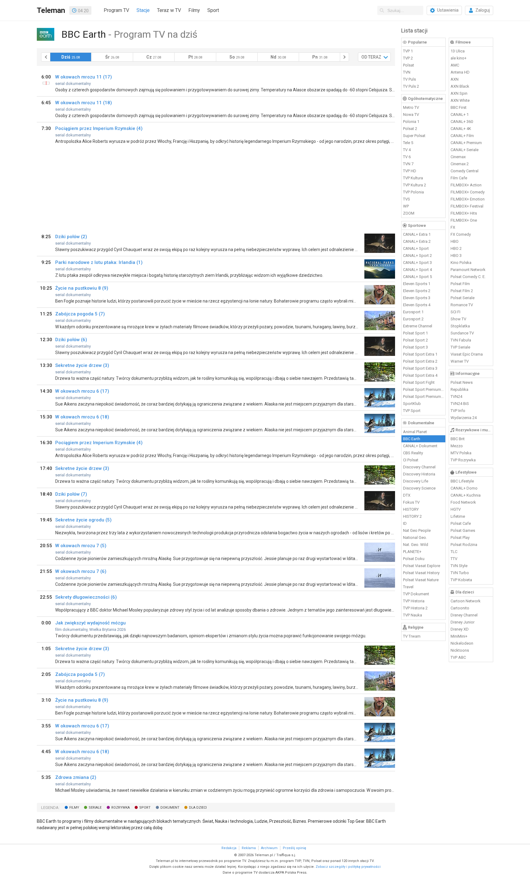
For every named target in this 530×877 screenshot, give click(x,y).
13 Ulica (458, 51)
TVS (406, 199)
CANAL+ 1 (460, 114)
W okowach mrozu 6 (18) (82, 417)
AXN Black (460, 86)
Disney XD (460, 629)
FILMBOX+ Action (466, 185)
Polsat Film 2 (462, 290)
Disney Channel (464, 615)
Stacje (143, 10)
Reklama (249, 848)
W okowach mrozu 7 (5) (80, 545)
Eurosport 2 (413, 319)
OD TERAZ (371, 57)
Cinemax (458, 156)
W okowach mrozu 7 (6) (80, 571)
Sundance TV (462, 333)
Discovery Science (419, 488)
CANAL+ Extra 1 (417, 234)
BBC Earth (411, 439)
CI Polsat (410, 460)
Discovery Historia (419, 474)
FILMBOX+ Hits (464, 213)
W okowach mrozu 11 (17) (83, 77)
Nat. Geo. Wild (415, 544)
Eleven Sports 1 (416, 283)
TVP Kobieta (461, 580)
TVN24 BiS (460, 403)
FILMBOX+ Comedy (468, 192)
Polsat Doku (413, 558)
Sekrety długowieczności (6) (86, 597)
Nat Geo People (417, 530)
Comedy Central (464, 171)
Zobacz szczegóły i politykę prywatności (348, 867)
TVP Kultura (413, 178)
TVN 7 (408, 164)
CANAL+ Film (462, 135)
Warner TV (460, 361)
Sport (213, 10)
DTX (406, 495)
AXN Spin (459, 93)
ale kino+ (459, 58)
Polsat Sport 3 (415, 347)
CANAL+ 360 (462, 121)
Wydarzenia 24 (464, 417)
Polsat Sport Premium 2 (423, 396)
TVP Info (458, 410)
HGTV (456, 509)
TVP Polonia (413, 192)
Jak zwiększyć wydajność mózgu (90, 623)
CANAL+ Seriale (464, 149)
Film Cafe (459, 178)
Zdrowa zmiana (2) (75, 777)
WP (406, 206)
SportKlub (412, 403)
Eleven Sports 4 (416, 305)
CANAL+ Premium (466, 142)
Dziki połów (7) (71, 494)
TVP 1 (408, 51)
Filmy (194, 10)
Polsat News (462, 382)
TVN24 (456, 396)
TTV (454, 558)
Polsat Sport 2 (415, 340)
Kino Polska (461, 262)
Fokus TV (411, 502)
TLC (454, 551)
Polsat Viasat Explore (421, 565)
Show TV (458, 319)
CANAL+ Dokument (420, 446)
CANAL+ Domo (464, 488)
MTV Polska (461, 453)
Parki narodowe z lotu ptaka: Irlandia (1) (99, 262)
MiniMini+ (459, 636)
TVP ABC (458, 657)
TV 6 (407, 156)
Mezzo (457, 446)
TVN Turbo (460, 572)
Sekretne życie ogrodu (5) (83, 520)
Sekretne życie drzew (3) (82, 365)
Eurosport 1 (413, 312)
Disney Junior (462, 622)
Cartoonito (460, 608)
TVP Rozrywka (463, 460)
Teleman (51, 10)
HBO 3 (456, 255)
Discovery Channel (419, 467)
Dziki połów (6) (71, 339)
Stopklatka (460, 326)
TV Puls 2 (411, 86)
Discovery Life (415, 481)
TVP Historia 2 (415, 608)
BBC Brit (458, 439)
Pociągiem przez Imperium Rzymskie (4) (99, 128)
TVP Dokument (416, 594)
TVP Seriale (460, 347)
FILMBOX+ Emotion (468, 199)
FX (453, 227)
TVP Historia (413, 601)
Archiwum (269, 848)
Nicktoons (460, 650)
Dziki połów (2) (71, 236)
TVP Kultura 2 (414, 185)
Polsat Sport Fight (419, 382)
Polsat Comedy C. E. (468, 276)
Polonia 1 (411, 121)
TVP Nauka (412, 615)
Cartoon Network (466, 601)
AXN (455, 79)
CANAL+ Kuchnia (466, 495)
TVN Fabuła (461, 340)
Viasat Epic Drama (467, 354)
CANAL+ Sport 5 (417, 276)
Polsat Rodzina (464, 544)
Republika (459, 389)
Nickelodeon (462, 643)
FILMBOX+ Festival (467, 206)
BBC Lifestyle (462, 481)
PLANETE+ (412, 551)
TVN (406, 72)
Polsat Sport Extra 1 (420, 354)
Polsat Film (460, 283)
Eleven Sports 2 (416, 290)
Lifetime (458, 516)
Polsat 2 (410, 128)
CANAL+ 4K (461, 128)
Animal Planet (415, 431)
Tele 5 (408, 142)
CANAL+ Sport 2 (417, 255)
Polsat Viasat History (421, 572)
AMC (455, 65)
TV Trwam (412, 636)
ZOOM (408, 213)
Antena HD (460, 72)
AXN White (460, 100)
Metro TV (411, 107)
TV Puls (409, 79)
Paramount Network (468, 269)
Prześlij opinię (294, 848)
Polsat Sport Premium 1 (423, 389)
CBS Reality (413, 453)
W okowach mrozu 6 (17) (82, 391)
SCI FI (455, 312)
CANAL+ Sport (416, 248)
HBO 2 (456, 248)
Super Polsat (414, 135)
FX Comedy (461, 234)
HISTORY (411, 509)
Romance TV (462, 305)
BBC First (459, 107)
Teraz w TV (169, 10)
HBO (455, 241)
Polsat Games (463, 530)
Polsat (408, 65)
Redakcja (228, 848)
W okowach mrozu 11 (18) (83, 102)
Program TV (116, 10)
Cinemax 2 (460, 164)
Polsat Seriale (462, 298)
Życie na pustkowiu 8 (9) (81, 288)
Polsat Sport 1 (415, 333)
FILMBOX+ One (464, 220)
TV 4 (407, 149)
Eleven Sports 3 (416, 298)
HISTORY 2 (412, 516)
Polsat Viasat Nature (421, 580)
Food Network (463, 502)
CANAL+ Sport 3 (417, 262)
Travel (408, 587)
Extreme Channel (417, 326)
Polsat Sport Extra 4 (420, 375)
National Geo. (415, 537)
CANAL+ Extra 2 (417, 241)
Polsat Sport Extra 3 (420, 368)
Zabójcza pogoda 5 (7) (80, 314)
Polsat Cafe (461, 523)
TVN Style (459, 565)
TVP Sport (412, 410)
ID (405, 523)
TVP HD (409, 171)
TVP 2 (408, 58)
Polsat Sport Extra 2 (420, 361)
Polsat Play (460, 537)
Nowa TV (411, 114)
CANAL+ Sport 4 (417, 269)
